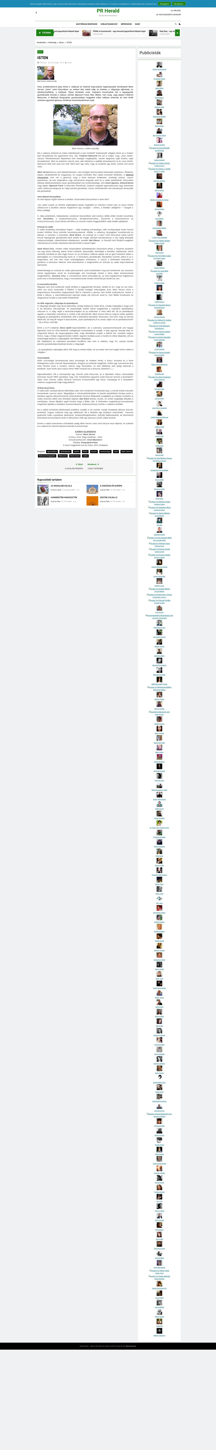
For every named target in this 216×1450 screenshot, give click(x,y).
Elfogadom (164, 4)
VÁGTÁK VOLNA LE (108, 497)
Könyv (40, 52)
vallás (85, 456)
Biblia (85, 451)
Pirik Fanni (43, 63)
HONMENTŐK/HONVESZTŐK (64, 497)
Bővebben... (179, 4)
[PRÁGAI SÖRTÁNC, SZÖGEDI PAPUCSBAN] (171, 34)
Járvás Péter (106, 490)
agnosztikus (52, 451)
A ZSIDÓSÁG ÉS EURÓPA (111, 486)
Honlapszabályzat (109, 24)
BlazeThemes (131, 1346)
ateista (76, 451)
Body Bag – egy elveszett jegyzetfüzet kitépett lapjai (109, 31)
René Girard (74, 456)
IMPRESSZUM (126, 24)
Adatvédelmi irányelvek (86, 24)
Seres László (57, 490)
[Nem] (213, 4)
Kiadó (137, 24)
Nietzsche (63, 456)
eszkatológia (105, 451)
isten (116, 451)
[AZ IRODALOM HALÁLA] (137, 34)
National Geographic (47, 456)
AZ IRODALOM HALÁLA (153, 31)
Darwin (94, 451)
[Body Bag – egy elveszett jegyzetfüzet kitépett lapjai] (81, 34)
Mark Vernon (127, 451)
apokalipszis (65, 451)
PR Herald (108, 11)
